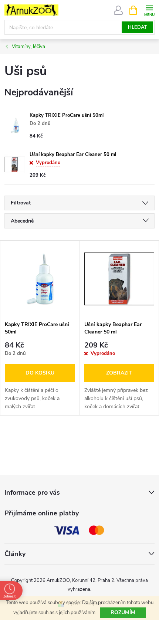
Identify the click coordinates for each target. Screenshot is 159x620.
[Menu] (149, 10)
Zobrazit (119, 372)
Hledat (137, 27)
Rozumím (123, 612)
